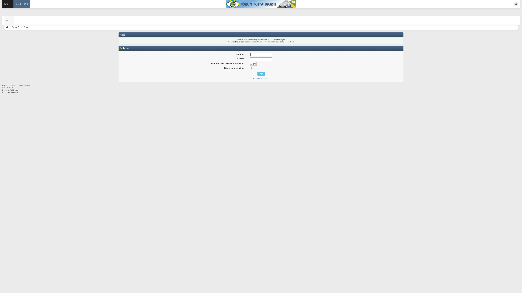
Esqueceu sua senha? (261, 78)
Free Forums (13, 88)
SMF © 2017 (14, 85)
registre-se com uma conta (264, 42)
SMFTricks (14, 90)
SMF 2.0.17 (5, 85)
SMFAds (4, 88)
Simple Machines (24, 85)
